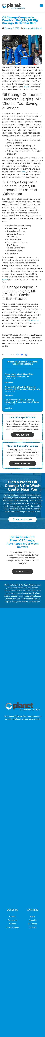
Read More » (9, 382)
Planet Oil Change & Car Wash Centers (19, 585)
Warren (25, 601)
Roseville (16, 599)
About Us (32, 920)
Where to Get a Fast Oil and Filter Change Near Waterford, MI (19, 375)
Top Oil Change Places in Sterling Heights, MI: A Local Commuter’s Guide (22, 401)
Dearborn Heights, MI (32, 28)
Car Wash (33, 927)
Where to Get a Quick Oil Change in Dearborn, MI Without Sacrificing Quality (22, 388)
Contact (12, 924)
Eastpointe (29, 596)
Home (32, 916)
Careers (12, 916)
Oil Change (32, 924)
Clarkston (28, 593)
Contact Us (22, 571)
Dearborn (14, 596)
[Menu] (41, 5)
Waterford (36, 601)
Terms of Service (12, 927)
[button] (17, 354)
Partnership (12, 920)
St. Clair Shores (27, 599)
